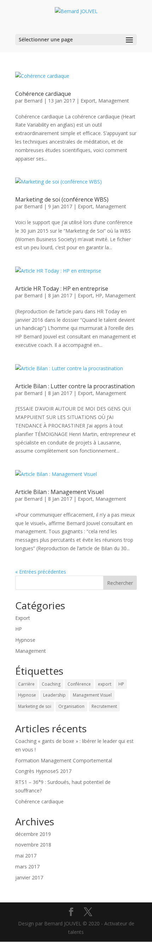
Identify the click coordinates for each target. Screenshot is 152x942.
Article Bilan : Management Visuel (59, 492)
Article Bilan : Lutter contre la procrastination (75, 386)
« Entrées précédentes (40, 571)
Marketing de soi (34, 706)
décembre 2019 (33, 834)
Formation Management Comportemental (63, 760)
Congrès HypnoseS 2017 (43, 771)
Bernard (33, 100)
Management (113, 100)
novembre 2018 (33, 844)
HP (98, 295)
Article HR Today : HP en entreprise (61, 288)
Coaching (51, 684)
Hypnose (25, 639)
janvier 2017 (29, 877)
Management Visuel (92, 695)
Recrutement (104, 706)
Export (88, 100)
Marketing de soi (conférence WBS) (62, 199)
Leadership (54, 695)
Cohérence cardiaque (43, 94)
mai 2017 (25, 855)
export (104, 684)
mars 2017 (27, 866)
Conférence (79, 684)
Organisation (71, 706)
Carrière (26, 684)
